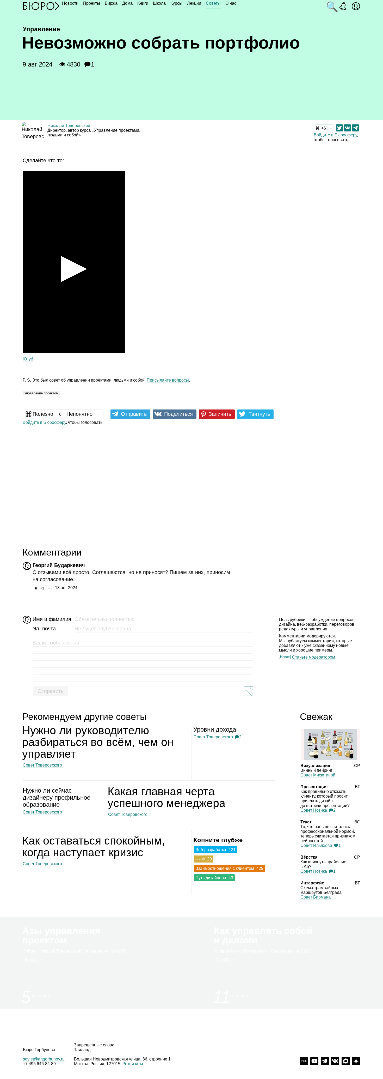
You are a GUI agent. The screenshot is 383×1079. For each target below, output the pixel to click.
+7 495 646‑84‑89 (39, 1064)
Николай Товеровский (68, 125)
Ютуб (28, 359)
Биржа (111, 3)
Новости (70, 3)
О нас (230, 3)
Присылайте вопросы (168, 380)
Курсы (176, 3)
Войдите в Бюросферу (335, 135)
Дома (127, 3)
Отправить (50, 691)
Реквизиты (132, 1064)
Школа (159, 3)
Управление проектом (41, 393)
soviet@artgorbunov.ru (44, 1059)
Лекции (194, 3)
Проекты (91, 3)
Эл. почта (44, 628)
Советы (213, 3)
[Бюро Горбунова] (41, 6)
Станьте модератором (313, 657)
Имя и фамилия (51, 619)
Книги (142, 3)
